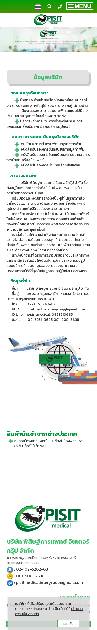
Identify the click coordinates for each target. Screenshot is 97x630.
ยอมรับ (68, 623)
